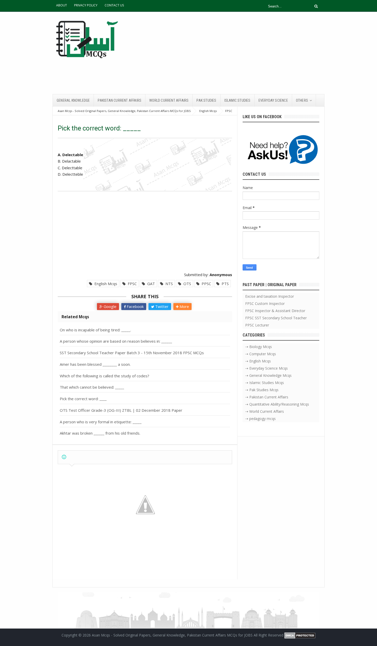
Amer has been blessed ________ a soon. (95, 364)
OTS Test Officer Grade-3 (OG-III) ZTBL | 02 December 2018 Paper (121, 410)
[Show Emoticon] (64, 457)
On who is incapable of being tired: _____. (95, 329)
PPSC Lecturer (257, 325)
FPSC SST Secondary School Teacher (276, 317)
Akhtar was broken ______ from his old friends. (100, 433)
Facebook (135, 306)
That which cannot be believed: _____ (92, 387)
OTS (186, 283)
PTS (224, 283)
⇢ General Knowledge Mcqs (268, 375)
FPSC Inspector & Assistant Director (275, 310)
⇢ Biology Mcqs (258, 346)
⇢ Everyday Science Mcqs (266, 368)
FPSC (131, 283)
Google (109, 306)
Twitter (161, 306)
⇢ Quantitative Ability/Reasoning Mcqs (277, 404)
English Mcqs (104, 283)
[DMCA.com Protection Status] (299, 635)
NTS (168, 283)
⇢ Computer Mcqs (260, 353)
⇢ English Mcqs (258, 361)
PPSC (205, 283)
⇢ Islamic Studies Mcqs (264, 382)
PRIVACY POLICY (85, 5)
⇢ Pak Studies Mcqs (262, 389)
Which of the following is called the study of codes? (104, 375)
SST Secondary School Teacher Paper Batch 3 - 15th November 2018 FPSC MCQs (132, 352)
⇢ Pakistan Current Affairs (266, 397)
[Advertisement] (231, 53)
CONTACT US (114, 5)
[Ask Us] (281, 150)
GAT (150, 283)
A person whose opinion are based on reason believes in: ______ (116, 341)
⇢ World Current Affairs (264, 411)
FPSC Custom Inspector (265, 303)
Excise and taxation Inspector (269, 296)
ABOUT (61, 5)
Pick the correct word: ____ (83, 398)
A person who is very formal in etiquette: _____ (101, 421)
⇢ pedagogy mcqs (260, 418)
